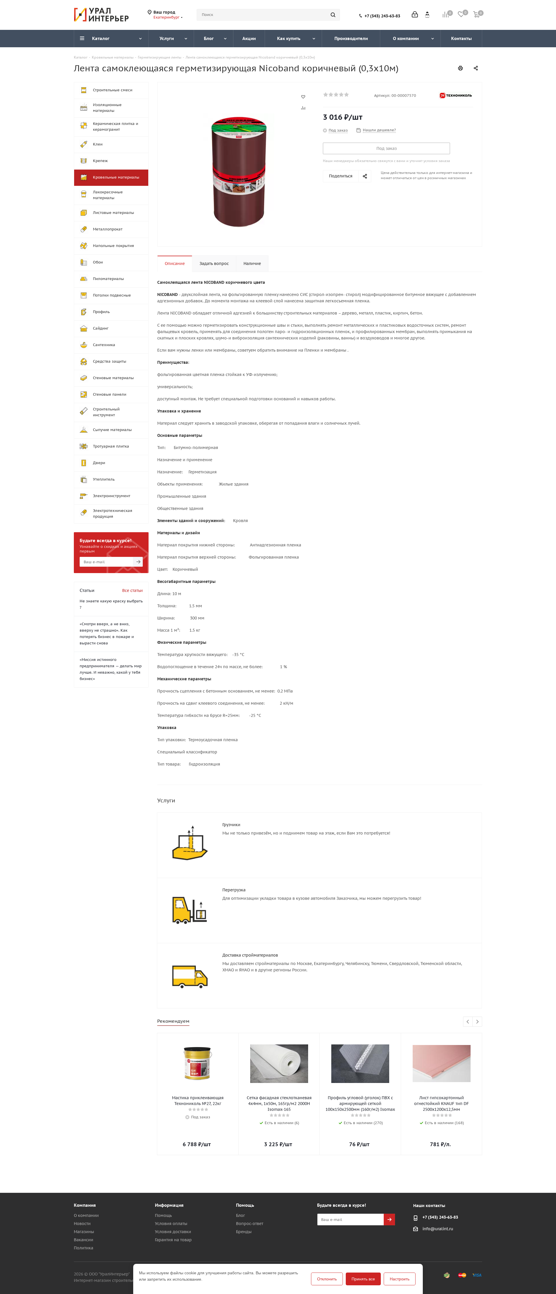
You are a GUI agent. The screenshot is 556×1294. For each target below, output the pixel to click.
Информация (169, 1205)
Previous (468, 1022)
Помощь (163, 1215)
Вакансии (83, 1239)
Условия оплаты (171, 1223)
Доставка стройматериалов (250, 955)
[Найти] (333, 15)
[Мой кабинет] (415, 15)
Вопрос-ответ (249, 1223)
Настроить (399, 1279)
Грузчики (231, 824)
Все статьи (132, 590)
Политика (83, 1248)
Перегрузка (234, 890)
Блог (240, 1215)
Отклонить (327, 1279)
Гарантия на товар (173, 1239)
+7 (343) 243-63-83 (382, 16)
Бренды (244, 1231)
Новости (82, 1223)
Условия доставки (173, 1231)
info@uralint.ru (438, 1228)
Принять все (363, 1279)
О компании (86, 1215)
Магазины (84, 1231)
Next (477, 1022)
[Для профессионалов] (427, 14)
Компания (85, 1205)
